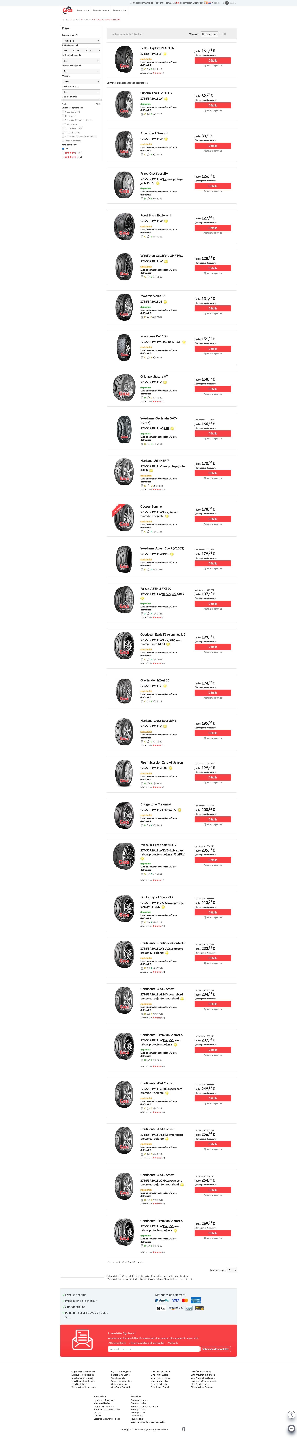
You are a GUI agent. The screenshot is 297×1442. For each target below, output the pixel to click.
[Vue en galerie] (225, 34)
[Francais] (205, 3)
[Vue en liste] (221, 34)
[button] (291, 1414)
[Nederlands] (209, 3)
